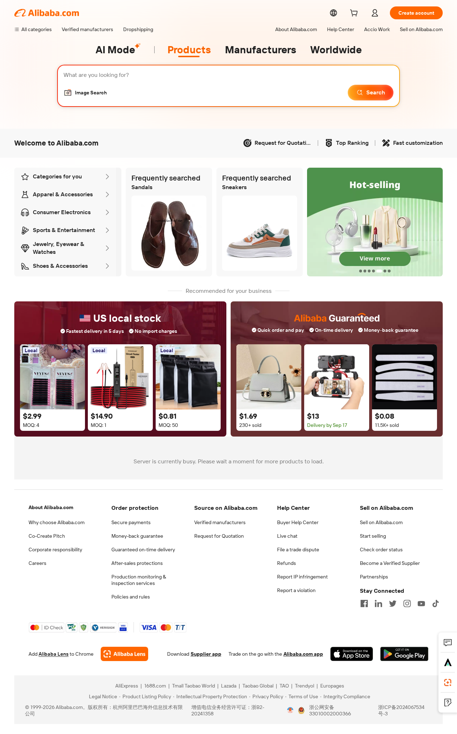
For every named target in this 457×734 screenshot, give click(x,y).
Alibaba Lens (54, 654)
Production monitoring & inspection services (138, 580)
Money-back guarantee (137, 536)
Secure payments (131, 522)
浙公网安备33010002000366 (330, 710)
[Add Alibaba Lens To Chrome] (124, 654)
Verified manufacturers (220, 522)
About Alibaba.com (51, 507)
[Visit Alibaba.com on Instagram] (407, 603)
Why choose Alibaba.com (57, 522)
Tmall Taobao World (193, 686)
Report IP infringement (302, 577)
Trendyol (304, 686)
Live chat (287, 536)
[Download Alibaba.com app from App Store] (351, 654)
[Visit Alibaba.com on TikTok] (435, 603)
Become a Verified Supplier (390, 563)
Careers (37, 563)
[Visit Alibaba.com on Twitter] (392, 603)
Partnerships (374, 577)
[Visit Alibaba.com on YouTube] (421, 603)
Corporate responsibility (55, 549)
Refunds (286, 563)
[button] (85, 93)
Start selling (373, 536)
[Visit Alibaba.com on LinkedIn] (378, 603)
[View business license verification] (290, 710)
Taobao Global (257, 686)
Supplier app (206, 654)
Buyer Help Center (297, 522)
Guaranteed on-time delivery (143, 549)
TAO (284, 686)
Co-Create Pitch (47, 536)
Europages (332, 686)
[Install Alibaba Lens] (448, 682)
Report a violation (296, 590)
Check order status (381, 549)
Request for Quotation (219, 536)
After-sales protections (137, 563)
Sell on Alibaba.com (381, 522)
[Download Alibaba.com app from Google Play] (404, 654)
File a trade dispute (298, 549)
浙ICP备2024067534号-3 (401, 710)
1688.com (155, 686)
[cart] (355, 14)
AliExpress (126, 686)
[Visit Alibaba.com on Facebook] (364, 603)
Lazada (228, 686)
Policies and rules (130, 597)
